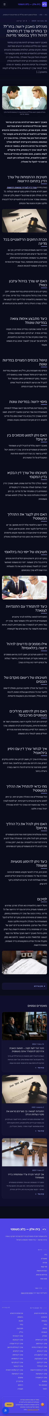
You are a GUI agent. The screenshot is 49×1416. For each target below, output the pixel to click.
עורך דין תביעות (41, 1374)
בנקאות (44, 1321)
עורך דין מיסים (18, 1355)
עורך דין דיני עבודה (16, 1343)
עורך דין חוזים (42, 1351)
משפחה (44, 1332)
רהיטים (20, 1385)
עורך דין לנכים (18, 1351)
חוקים (21, 1321)
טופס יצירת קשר (27, 1293)
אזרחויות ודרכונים (40, 1313)
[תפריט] (4, 4)
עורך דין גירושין (41, 1343)
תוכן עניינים (38, 986)
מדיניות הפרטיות (32, 1409)
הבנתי (9, 1404)
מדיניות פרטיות (41, 1275)
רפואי (45, 1389)
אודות (45, 1262)
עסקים (20, 1377)
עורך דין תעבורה (41, 1377)
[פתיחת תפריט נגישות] (5, 1410)
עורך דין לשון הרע (40, 1355)
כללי (45, 1324)
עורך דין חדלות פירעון (15, 1347)
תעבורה (20, 1389)
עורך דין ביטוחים (41, 1340)
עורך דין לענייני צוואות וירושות (22, 187)
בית (46, 15)
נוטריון (44, 1336)
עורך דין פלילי (42, 1366)
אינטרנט (44, 1317)
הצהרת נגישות (42, 1271)
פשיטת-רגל (43, 1385)
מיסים (45, 1328)
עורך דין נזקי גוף (17, 1362)
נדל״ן (21, 1332)
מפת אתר (43, 1279)
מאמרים (44, 1258)
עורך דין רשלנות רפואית (14, 1370)
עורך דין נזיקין (42, 1362)
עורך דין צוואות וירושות (38, 1370)
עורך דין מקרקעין (41, 1358)
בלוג (40, 15)
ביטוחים (20, 1317)
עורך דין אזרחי (18, 1336)
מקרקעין (20, 1328)
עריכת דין (19, 1381)
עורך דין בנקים (18, 1340)
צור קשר (44, 1266)
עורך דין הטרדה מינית (39, 1347)
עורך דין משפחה (17, 1358)
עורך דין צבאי (18, 1366)
